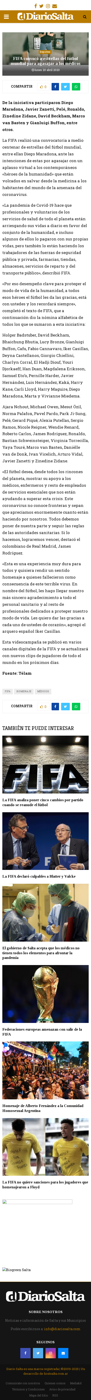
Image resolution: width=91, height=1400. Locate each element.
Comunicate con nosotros (23, 1383)
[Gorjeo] (38, 1353)
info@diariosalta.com (62, 1329)
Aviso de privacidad (62, 1389)
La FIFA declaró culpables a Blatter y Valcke (39, 876)
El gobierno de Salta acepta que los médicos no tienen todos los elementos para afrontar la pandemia (41, 953)
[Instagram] (51, 1353)
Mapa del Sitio (38, 1395)
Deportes (45, 51)
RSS (55, 1395)
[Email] (63, 1353)
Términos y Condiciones (28, 1389)
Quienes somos (55, 1383)
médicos (43, 691)
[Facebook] (25, 1353)
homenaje (23, 691)
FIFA (7, 691)
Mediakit (76, 1383)
